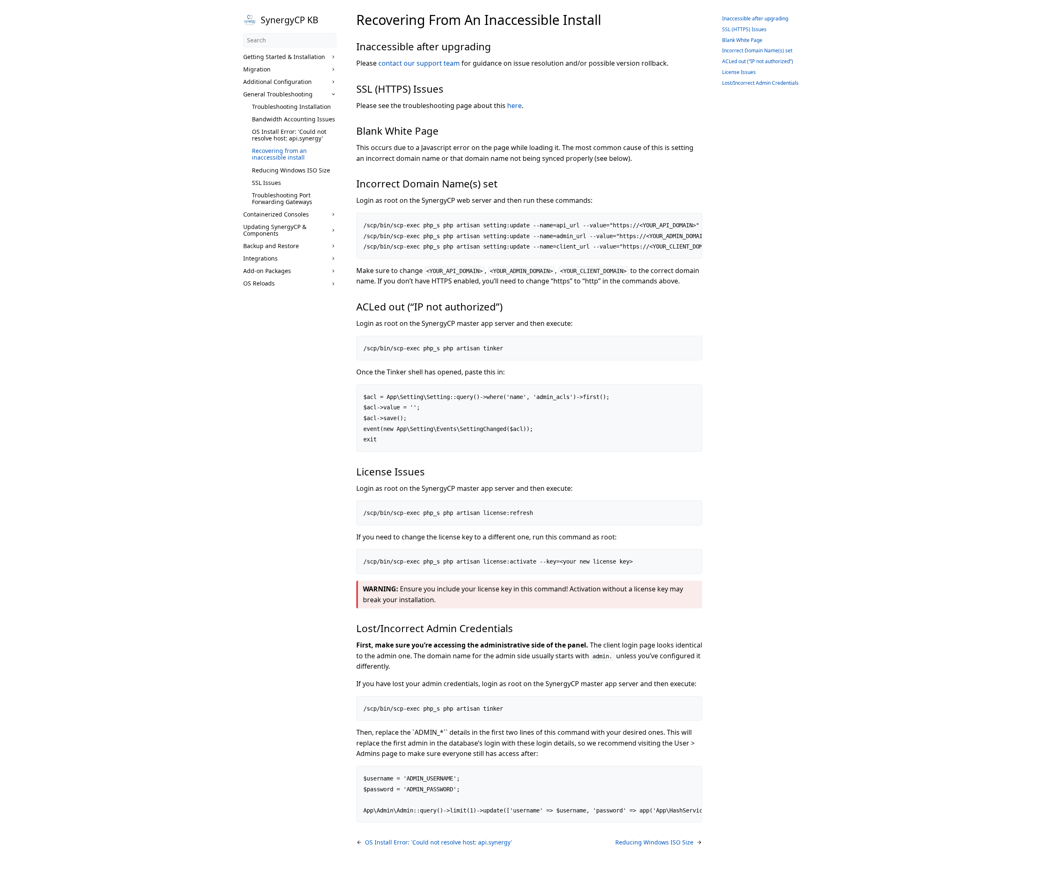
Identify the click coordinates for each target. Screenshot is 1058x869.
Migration (257, 69)
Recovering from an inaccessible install (279, 154)
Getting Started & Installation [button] (284, 57)
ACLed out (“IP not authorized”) (757, 61)
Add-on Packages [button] (267, 271)
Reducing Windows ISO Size (291, 170)
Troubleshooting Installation (291, 107)
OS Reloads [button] (259, 283)
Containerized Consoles (276, 214)
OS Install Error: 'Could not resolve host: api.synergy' (289, 135)
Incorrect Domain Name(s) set (757, 50)
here (514, 105)
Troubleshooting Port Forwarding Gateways (282, 198)
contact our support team (419, 63)
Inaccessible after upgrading (755, 18)
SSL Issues (266, 183)
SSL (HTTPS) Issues (744, 29)
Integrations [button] (260, 258)
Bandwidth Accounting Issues (293, 119)
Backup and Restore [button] (271, 246)
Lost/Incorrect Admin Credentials (760, 82)
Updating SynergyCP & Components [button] (274, 230)
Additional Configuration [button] (277, 82)
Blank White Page (742, 40)
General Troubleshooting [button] (278, 94)
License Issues (739, 72)
